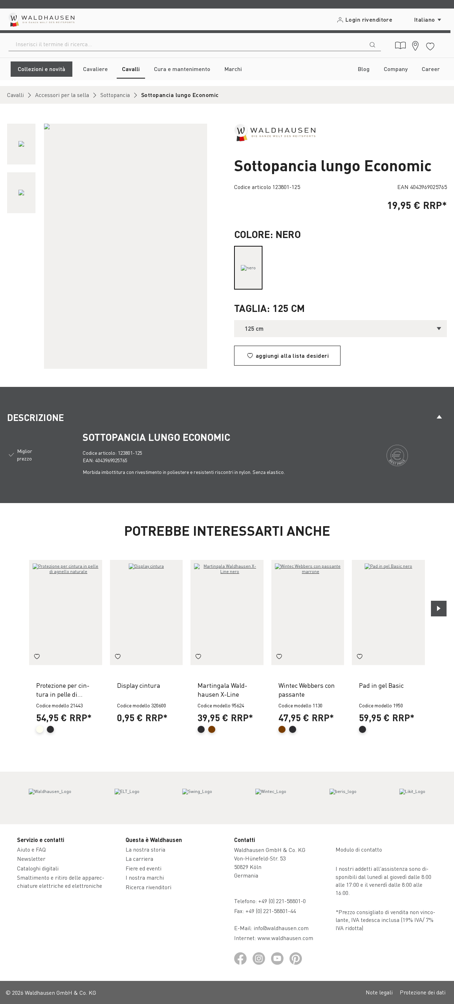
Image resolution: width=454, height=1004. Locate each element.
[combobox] (186, 44)
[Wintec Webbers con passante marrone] (307, 612)
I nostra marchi (145, 877)
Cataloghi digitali (38, 868)
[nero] (248, 268)
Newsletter (31, 858)
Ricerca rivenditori (148, 887)
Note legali (379, 992)
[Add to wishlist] (37, 657)
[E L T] (127, 798)
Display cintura (138, 685)
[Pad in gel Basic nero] (388, 612)
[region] (113, 246)
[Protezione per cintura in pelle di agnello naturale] (65, 612)
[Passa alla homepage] (41, 19)
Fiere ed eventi (143, 868)
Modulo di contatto (359, 849)
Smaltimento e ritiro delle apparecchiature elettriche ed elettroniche (60, 881)
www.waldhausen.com (285, 937)
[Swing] (197, 798)
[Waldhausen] (274, 131)
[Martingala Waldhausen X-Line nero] (227, 612)
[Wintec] (270, 798)
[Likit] (412, 798)
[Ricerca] (372, 44)
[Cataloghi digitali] (400, 45)
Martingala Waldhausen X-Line (222, 689)
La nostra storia (145, 849)
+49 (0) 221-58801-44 (272, 910)
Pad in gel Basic (381, 685)
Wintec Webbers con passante (306, 689)
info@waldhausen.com (281, 928)
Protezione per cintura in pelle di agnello (62, 689)
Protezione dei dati (422, 992)
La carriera (139, 858)
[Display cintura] (146, 612)
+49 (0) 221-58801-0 (282, 901)
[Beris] (343, 798)
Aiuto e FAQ (31, 849)
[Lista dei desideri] (430, 45)
